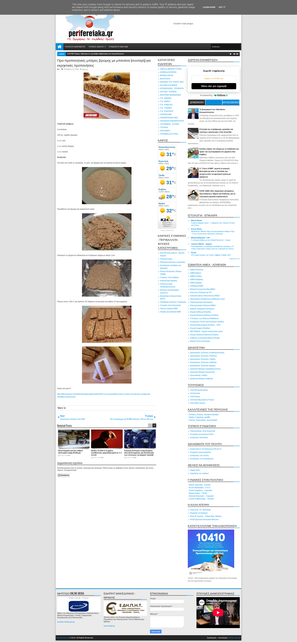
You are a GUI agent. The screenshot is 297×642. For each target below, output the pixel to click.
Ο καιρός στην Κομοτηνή (170, 305)
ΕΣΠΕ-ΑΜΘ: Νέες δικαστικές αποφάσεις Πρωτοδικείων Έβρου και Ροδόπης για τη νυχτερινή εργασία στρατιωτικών (217, 194)
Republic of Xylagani (199, 513)
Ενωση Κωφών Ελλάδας (200, 328)
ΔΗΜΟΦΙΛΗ (197, 102)
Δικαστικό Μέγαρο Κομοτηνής (202, 372)
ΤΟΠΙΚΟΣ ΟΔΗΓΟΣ (96, 47)
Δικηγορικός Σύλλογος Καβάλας (203, 362)
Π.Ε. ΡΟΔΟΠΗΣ (166, 111)
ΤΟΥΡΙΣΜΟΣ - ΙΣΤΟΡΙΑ (169, 124)
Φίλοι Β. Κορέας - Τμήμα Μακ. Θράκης (206, 516)
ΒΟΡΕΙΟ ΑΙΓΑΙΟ (166, 75)
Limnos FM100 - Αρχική (201, 244)
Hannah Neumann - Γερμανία (201, 496)
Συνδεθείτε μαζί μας (118, 47)
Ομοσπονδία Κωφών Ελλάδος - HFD (205, 325)
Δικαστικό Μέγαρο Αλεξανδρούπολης (205, 369)
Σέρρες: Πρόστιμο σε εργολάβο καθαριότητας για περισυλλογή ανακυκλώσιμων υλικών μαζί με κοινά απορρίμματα (118, 54)
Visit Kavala (195, 393)
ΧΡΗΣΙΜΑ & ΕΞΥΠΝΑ (71, 69)
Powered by (206, 95)
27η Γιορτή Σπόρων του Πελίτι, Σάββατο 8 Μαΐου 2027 (211, 255)
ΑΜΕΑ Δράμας (196, 283)
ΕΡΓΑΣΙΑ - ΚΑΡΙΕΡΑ (168, 92)
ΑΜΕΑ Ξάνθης (196, 276)
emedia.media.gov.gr (66, 622)
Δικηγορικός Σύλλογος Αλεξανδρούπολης (207, 353)
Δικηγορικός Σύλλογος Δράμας (203, 366)
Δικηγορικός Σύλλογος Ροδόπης (203, 356)
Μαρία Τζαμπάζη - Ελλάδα (200, 485)
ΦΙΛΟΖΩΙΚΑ (165, 131)
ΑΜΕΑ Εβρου (195, 273)
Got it (222, 7)
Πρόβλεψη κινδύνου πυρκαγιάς (173, 302)
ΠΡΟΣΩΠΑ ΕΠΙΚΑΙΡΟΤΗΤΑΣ (172, 121)
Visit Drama (195, 396)
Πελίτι (193, 253)
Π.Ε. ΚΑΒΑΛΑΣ (166, 105)
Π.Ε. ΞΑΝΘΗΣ (166, 108)
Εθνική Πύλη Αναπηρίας (200, 341)
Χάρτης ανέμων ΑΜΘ (168, 308)
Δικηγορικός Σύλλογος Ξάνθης (203, 359)
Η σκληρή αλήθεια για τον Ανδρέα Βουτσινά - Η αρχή (210, 240)
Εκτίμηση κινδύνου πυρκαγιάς (172, 262)
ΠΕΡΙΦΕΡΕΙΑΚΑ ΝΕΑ (169, 118)
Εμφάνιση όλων (235, 259)
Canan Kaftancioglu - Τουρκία (201, 499)
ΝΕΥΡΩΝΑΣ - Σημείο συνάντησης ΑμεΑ (206, 331)
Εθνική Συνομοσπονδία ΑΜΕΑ (202, 289)
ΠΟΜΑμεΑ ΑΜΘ (196, 286)
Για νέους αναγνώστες (75, 47)
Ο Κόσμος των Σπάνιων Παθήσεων (204, 318)
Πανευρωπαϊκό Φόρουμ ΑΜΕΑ (203, 305)
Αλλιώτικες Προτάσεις (199, 437)
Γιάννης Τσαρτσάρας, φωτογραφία (203, 420)
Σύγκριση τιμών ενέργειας (200, 452)
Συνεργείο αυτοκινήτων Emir (202, 434)
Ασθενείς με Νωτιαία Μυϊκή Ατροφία (205, 338)
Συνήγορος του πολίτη (199, 455)
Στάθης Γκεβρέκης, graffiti (199, 417)
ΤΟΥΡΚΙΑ (164, 127)
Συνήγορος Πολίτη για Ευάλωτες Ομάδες (207, 322)
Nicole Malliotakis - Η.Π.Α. (200, 488)
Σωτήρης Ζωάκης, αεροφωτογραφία (204, 414)
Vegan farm (195, 470)
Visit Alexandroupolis (199, 390)
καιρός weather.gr (167, 230)
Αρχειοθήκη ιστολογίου (230, 102)
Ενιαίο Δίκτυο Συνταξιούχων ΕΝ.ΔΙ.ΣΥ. (206, 449)
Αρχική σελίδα (59, 46)
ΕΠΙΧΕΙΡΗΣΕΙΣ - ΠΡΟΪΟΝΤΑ (172, 88)
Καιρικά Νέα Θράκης (168, 281)
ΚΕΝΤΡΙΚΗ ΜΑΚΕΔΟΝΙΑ (170, 95)
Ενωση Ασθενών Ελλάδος (200, 312)
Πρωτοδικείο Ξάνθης (198, 375)
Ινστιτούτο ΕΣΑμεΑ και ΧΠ (201, 292)
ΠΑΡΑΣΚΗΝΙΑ (166, 114)
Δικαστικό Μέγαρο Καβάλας (201, 379)
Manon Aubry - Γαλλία (198, 493)
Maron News (196, 220)
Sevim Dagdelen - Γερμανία (200, 490)
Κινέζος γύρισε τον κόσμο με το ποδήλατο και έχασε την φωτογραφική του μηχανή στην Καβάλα (219, 152)
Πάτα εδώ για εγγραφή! (213, 86)
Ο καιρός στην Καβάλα (169, 277)
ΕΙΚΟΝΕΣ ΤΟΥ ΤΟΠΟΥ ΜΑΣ (172, 82)
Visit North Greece (197, 403)
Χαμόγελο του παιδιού (199, 473)
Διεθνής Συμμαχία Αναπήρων (202, 309)
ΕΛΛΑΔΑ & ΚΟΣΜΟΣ (168, 85)
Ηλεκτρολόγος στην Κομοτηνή (202, 431)
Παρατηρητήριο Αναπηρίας (201, 302)
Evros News (196, 229)
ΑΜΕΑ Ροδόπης (196, 270)
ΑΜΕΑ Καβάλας (196, 279)
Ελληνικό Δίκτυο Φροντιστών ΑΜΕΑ (205, 296)
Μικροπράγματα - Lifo (200, 238)
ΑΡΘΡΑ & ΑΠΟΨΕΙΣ (168, 72)
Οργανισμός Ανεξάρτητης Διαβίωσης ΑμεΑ (207, 299)
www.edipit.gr (109, 626)
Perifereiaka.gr (62, 638)
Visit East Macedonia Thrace (202, 400)
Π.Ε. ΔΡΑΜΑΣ (165, 98)
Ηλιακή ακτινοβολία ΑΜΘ (170, 312)
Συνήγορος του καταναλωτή (201, 459)
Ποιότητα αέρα (166, 259)
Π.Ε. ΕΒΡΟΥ (165, 101)
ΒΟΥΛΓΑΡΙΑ (165, 79)
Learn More (209, 7)
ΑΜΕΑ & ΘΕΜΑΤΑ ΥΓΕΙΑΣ (170, 69)
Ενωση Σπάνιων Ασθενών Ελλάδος (204, 315)
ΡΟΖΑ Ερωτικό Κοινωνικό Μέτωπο (204, 519)
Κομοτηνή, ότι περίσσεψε (200, 510)
